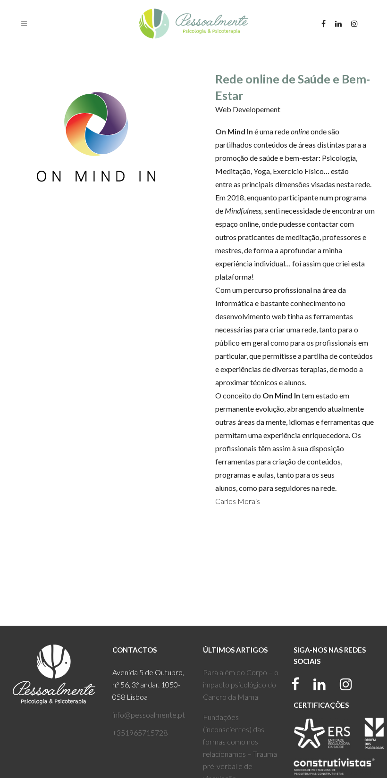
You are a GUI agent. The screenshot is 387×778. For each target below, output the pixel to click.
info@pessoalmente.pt (148, 714)
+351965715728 (140, 732)
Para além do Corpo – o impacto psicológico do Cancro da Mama (240, 684)
